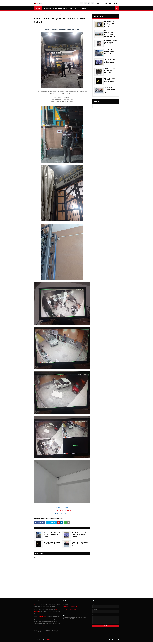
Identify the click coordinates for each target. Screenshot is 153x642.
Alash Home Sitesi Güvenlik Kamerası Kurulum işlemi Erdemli (52, 534)
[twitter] (85, 3)
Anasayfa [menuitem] (38, 8)
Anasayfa (99, 3)
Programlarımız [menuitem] (73, 8)
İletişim (116, 3)
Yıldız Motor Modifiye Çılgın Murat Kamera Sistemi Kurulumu (80, 534)
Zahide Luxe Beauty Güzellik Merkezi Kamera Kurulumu (52, 543)
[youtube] (92, 3)
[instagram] (89, 3)
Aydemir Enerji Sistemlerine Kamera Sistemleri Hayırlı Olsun (80, 543)
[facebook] (81, 3)
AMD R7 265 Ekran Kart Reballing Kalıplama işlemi (109, 70)
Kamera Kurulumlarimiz (56, 518)
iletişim (43, 625)
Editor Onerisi (43, 15)
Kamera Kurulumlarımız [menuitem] (60, 8)
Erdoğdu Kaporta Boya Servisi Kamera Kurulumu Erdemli (110, 42)
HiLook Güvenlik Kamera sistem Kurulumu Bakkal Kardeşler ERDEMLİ (109, 33)
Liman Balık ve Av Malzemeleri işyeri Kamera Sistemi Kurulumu (109, 24)
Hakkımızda (108, 3)
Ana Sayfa (36, 15)
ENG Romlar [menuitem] (84, 8)
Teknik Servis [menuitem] (47, 8)
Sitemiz (36, 604)
